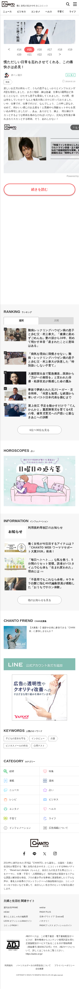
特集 (51, 771)
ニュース (7, 11)
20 (19, 54)
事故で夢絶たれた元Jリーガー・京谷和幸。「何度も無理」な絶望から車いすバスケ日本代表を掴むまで (51, 393)
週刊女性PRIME (11, 907)
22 (39, 54)
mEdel (6, 912)
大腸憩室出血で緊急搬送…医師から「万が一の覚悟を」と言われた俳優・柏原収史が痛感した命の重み (51, 377)
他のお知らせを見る (39, 600)
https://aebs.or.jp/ (34, 954)
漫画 (51, 780)
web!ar (43, 907)
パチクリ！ (45, 921)
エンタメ (35, 11)
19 (70, 49)
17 (49, 49)
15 (29, 49)
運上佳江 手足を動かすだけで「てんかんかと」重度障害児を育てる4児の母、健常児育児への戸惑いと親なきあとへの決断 (51, 411)
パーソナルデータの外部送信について (33, 965)
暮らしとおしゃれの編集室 (16, 916)
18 (60, 49)
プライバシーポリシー (64, 965)
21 (29, 54)
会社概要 (39, 969)
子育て (60, 11)
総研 (11, 771)
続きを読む (39, 189)
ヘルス (48, 11)
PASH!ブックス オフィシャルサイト (56, 925)
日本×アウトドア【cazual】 (52, 916)
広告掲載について (58, 827)
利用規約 (9, 965)
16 (39, 49)
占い (51, 790)
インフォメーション (20, 827)
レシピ (13, 799)
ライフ (72, 11)
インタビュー (38, 738)
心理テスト (39, 745)
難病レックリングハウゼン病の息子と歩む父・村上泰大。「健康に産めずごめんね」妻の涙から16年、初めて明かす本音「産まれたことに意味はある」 (51, 338)
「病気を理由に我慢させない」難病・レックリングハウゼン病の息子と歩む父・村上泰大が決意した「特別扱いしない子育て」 (51, 359)
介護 (53, 738)
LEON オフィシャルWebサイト (18, 921)
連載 (11, 780)
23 (49, 54)
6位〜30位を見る (39, 430)
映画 (7, 82)
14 (19, 49)
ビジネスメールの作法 (17, 745)
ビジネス (21, 11)
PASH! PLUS (45, 912)
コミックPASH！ (11, 925)
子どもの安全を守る (16, 738)
